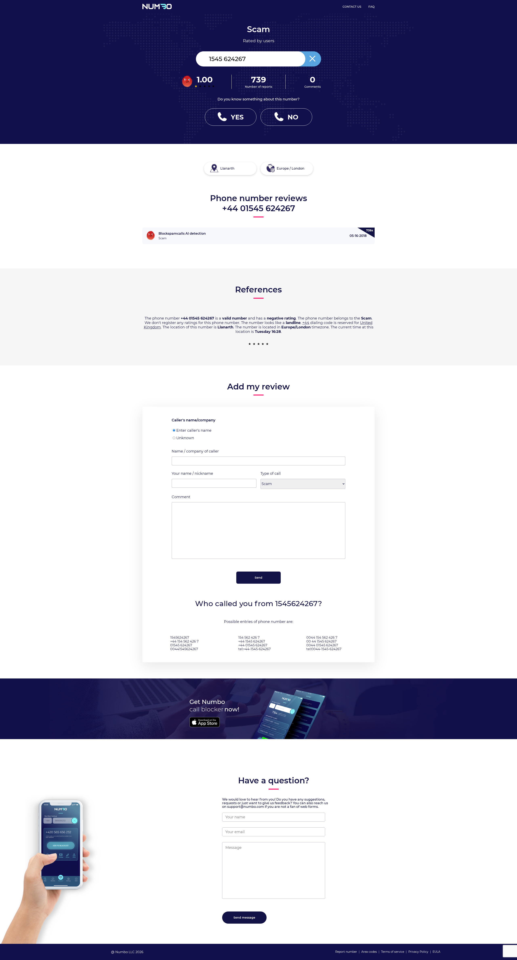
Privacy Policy (418, 952)
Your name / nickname (192, 473)
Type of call (271, 473)
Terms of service (392, 952)
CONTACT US (352, 6)
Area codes (369, 952)
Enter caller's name (193, 430)
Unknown (185, 438)
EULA (436, 952)
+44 (305, 323)
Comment (181, 497)
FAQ (371, 6)
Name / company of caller (195, 451)
